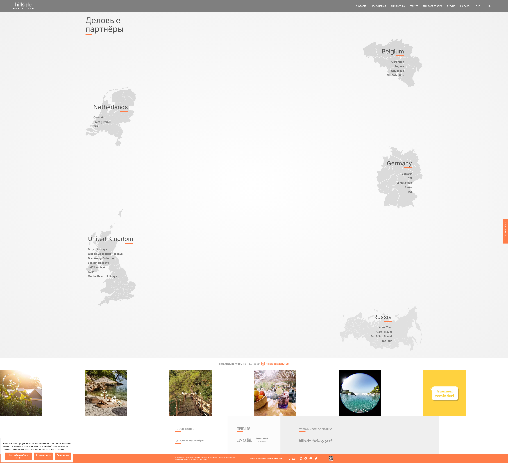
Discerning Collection (101, 258)
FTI (410, 178)
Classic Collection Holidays (105, 253)
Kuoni (91, 271)
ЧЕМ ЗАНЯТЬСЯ (378, 6)
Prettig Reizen (102, 122)
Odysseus (397, 70)
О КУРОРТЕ (361, 6)
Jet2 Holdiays (96, 267)
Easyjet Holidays (98, 262)
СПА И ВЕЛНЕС (398, 6)
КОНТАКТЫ (465, 6)
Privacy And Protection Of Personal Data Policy (191, 460)
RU (489, 6)
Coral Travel (384, 331)
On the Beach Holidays (102, 276)
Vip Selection (395, 75)
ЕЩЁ (478, 6)
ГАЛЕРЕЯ (414, 6)
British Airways (97, 249)
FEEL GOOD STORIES (432, 6)
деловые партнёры (189, 440)
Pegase (399, 66)
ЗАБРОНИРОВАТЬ (505, 231)
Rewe (408, 187)
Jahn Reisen (404, 182)
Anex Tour (385, 327)
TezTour (387, 340)
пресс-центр (184, 429)
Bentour (407, 173)
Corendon (397, 61)
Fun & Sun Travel (381, 336)
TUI (95, 126)
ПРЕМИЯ (451, 6)
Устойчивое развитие (315, 429)
